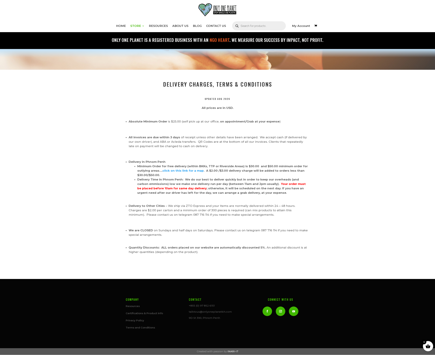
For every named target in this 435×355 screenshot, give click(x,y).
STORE (135, 26)
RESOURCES (158, 26)
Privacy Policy (135, 320)
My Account (301, 26)
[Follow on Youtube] (293, 311)
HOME (121, 26)
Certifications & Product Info (144, 313)
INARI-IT (233, 351)
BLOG (197, 26)
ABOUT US (180, 26)
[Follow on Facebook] (267, 311)
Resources (133, 306)
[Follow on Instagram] (280, 311)
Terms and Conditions (140, 327)
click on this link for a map (183, 170)
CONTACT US (216, 26)
